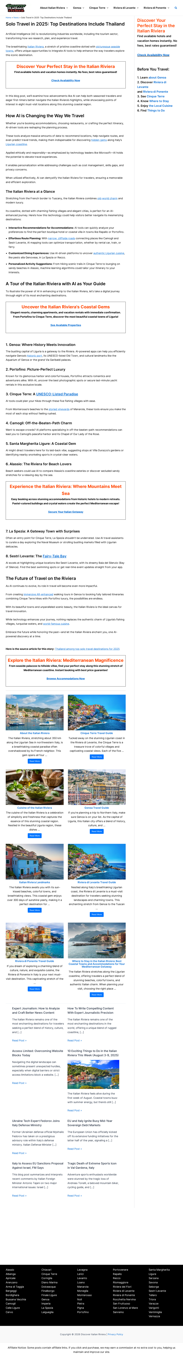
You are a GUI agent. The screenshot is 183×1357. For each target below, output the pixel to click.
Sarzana (154, 1278)
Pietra (80, 1303)
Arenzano (11, 1282)
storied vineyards (59, 409)
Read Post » (19, 1040)
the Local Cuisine (161, 105)
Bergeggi (11, 1290)
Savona (153, 1282)
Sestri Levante (157, 1290)
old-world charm (107, 198)
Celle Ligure (13, 1307)
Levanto (82, 1278)
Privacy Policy (115, 1334)
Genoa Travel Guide (96, 807)
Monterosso (84, 1295)
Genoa (45, 1299)
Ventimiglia (155, 1312)
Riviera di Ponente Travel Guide (34, 961)
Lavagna (82, 1269)
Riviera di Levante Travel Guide (97, 882)
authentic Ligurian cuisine (108, 253)
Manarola (82, 1286)
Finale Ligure (49, 1295)
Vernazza (154, 1316)
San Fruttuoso (121, 1303)
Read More (35, 761)
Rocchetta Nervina (124, 1299)
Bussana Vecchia (16, 1299)
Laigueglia (47, 1312)
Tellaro (153, 1295)
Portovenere (120, 1269)
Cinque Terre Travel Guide (96, 733)
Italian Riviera (35, 46)
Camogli (11, 1303)
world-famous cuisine (56, 623)
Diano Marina (49, 1282)
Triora (152, 1299)
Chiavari (46, 1269)
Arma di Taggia (15, 1286)
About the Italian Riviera (34, 733)
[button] (66, 8)
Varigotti (154, 1307)
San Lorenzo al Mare (125, 1307)
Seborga (154, 1286)
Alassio (10, 1269)
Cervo (9, 1312)
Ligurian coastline (16, 144)
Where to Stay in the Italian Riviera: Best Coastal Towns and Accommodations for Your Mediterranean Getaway (97, 964)
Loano (81, 1282)
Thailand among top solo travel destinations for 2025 (87, 648)
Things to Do (156, 110)
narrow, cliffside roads (61, 238)
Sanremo (118, 1312)
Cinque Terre (156, 96)
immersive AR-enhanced (38, 594)
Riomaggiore (120, 1282)
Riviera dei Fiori (122, 1286)
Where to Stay (159, 101)
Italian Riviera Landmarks (34, 882)
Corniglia (46, 1278)
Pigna (80, 1307)
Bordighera (12, 1295)
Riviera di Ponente (155, 91)
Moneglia (82, 1290)
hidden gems (99, 139)
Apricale (10, 1278)
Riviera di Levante (123, 1290)
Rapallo (117, 1273)
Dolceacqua (48, 1286)
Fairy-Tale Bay (54, 556)
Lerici (80, 1273)
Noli (79, 1299)
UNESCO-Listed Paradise (57, 394)
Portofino (83, 1312)
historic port (34, 355)
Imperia (45, 1303)
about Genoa (157, 77)
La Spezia (47, 1307)
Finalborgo (47, 1290)
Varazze (153, 1303)
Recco (117, 1278)
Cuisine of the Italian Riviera (34, 807)
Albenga (11, 1273)
